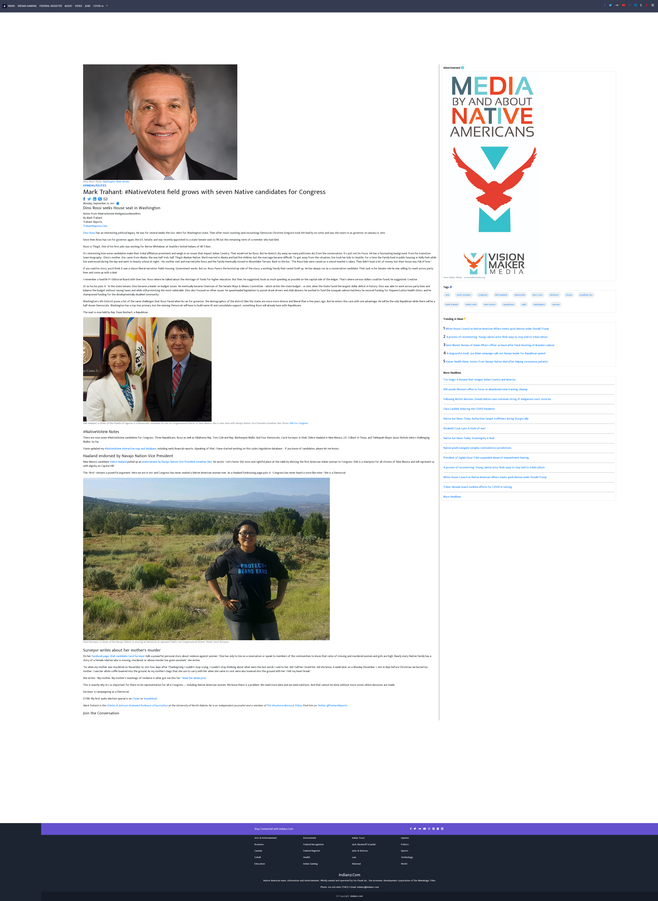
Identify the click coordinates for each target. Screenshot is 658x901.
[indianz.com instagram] (629, 5)
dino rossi (537, 295)
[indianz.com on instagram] (429, 829)
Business (259, 844)
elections (554, 295)
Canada (258, 851)
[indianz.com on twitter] (415, 829)
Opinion (405, 838)
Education (259, 864)
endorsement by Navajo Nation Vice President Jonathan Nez (177, 462)
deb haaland (501, 295)
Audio (68, 6)
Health (306, 857)
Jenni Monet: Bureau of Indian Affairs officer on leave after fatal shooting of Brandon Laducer (500, 345)
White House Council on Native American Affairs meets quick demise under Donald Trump (497, 329)
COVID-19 (98, 6)
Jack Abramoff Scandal (363, 844)
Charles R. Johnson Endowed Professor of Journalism (137, 705)
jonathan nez (586, 295)
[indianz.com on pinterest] (433, 829)
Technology (407, 857)
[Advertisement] (183, 39)
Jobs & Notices (360, 851)
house (569, 295)
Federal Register (50, 6)
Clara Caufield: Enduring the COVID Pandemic (469, 409)
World (404, 864)
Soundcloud (150, 698)
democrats (520, 295)
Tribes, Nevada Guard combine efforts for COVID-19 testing (477, 487)
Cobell (257, 857)
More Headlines (452, 497)
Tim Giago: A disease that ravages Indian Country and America (479, 379)
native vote (471, 304)
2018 (447, 295)
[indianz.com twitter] (610, 5)
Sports (404, 851)
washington (539, 304)
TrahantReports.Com (95, 226)
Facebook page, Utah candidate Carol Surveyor (118, 656)
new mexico (490, 304)
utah (524, 304)
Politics (405, 844)
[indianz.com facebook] (604, 5)
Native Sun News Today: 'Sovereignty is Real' (468, 438)
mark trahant (451, 304)
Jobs (87, 6)
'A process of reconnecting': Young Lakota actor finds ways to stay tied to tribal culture (496, 337)
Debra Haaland (118, 462)
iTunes (136, 698)
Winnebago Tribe (426, 881)
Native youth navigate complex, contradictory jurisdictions (477, 448)
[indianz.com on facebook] (411, 829)
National (356, 864)
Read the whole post (194, 678)
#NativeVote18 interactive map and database (130, 448)
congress (483, 295)
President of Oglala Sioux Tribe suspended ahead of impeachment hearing (486, 457)
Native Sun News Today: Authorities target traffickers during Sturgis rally (485, 418)
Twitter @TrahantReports (332, 705)
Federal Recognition (313, 844)
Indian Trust (358, 838)
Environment (309, 838)
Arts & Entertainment (265, 838)
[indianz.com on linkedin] (442, 829)
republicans (508, 304)
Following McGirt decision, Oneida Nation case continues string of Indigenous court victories (497, 399)
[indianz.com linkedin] (635, 5)
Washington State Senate (116, 182)
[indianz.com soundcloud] (617, 5)
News (11, 6)
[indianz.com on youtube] (623, 5)
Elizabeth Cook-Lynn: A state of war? (464, 428)
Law (354, 857)
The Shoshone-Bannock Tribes (284, 705)
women (556, 304)
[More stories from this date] (118, 203)
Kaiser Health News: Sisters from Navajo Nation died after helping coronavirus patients (497, 361)
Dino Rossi (89, 233)
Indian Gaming (27, 6)
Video (78, 6)
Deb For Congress (298, 423)
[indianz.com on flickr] (652, 5)
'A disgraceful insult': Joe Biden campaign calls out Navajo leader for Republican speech (496, 353)
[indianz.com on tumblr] (641, 5)
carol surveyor (464, 295)
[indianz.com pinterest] (646, 5)
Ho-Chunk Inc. (361, 881)
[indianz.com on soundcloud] (420, 829)
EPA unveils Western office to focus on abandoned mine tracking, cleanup (485, 389)
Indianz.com (357, 896)
